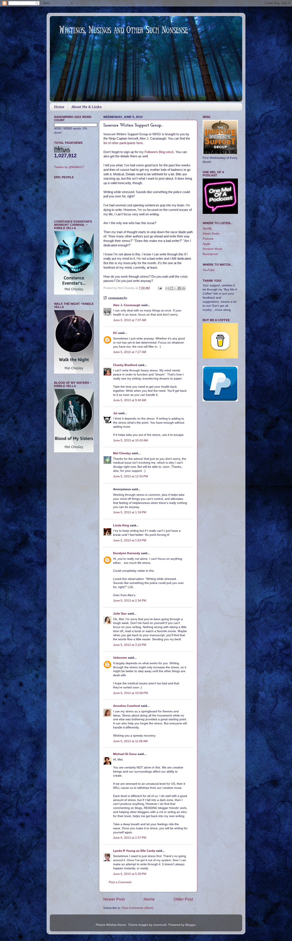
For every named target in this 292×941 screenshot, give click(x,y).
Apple (206, 244)
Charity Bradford (125, 365)
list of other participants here (123, 143)
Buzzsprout (210, 254)
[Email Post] (159, 288)
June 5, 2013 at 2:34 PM (129, 600)
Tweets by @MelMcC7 (69, 167)
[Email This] (167, 288)
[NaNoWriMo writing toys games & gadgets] (74, 125)
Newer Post (114, 899)
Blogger (190, 924)
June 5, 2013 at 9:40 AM (129, 400)
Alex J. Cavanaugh (126, 305)
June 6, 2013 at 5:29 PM (129, 873)
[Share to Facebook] (179, 288)
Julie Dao (120, 613)
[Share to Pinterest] (183, 288)
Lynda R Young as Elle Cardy (134, 850)
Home (59, 107)
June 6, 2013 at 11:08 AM (130, 741)
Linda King (121, 525)
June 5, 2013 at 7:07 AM (129, 320)
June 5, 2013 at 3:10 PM (129, 644)
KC (115, 333)
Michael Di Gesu (125, 754)
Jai (115, 413)
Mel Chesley (122, 453)
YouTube (209, 270)
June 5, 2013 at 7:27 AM (129, 352)
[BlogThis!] (171, 288)
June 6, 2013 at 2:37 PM (129, 837)
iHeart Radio (211, 233)
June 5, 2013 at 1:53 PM (129, 540)
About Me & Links (86, 107)
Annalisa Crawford (126, 705)
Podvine (208, 238)
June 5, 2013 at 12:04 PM (130, 476)
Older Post (183, 899)
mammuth (160, 924)
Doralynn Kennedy (126, 553)
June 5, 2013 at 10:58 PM (130, 693)
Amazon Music (213, 248)
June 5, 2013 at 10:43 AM (130, 440)
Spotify (207, 228)
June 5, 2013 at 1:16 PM (129, 512)
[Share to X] (175, 288)
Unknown (120, 657)
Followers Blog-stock (159, 152)
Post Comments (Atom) (137, 908)
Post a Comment (120, 882)
